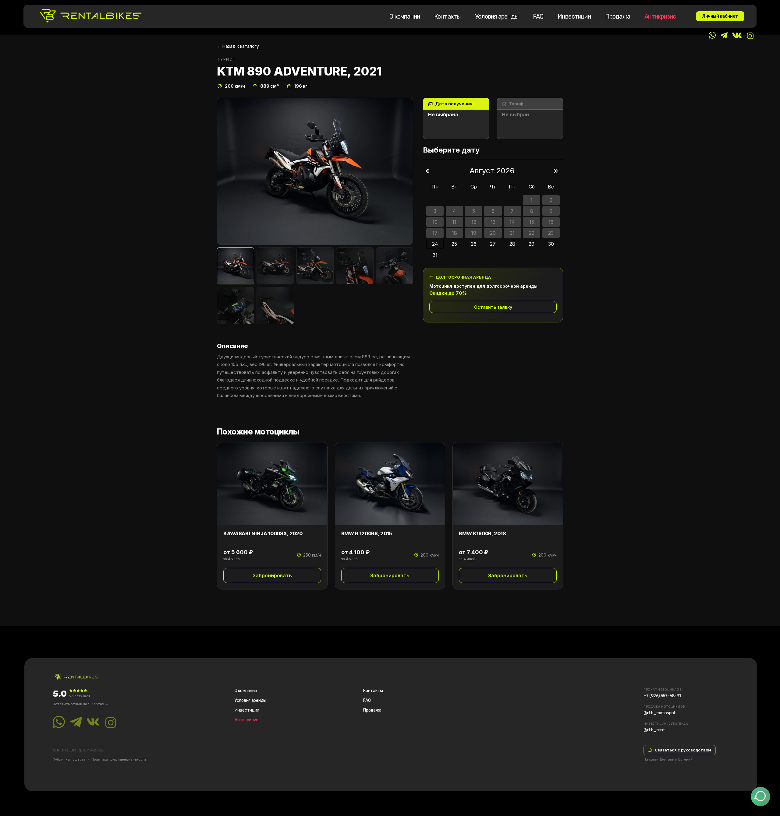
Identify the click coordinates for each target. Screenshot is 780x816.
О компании (404, 16)
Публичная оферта (69, 759)
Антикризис (660, 16)
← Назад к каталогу (238, 46)
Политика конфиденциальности (118, 759)
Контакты (447, 16)
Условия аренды (497, 16)
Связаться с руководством (683, 750)
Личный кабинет (720, 16)
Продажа (617, 16)
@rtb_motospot (660, 713)
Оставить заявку (493, 307)
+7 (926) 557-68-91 (662, 696)
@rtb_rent (654, 730)
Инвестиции (574, 16)
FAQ (538, 16)
